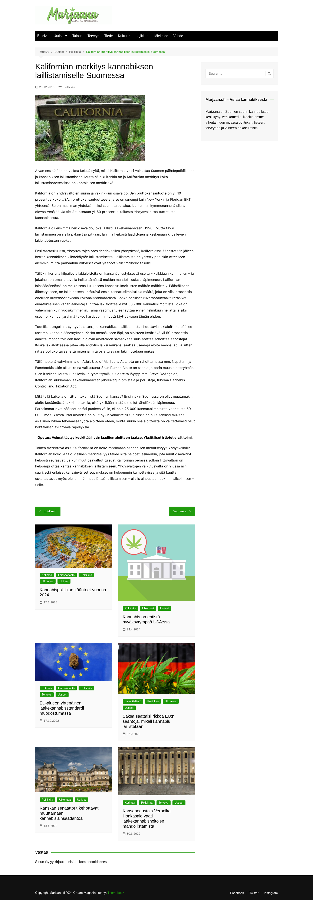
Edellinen (50, 511)
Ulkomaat (47, 581)
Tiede (108, 36)
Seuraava (179, 511)
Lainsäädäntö (66, 575)
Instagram (271, 893)
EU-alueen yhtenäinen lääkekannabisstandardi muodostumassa (62, 708)
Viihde (178, 36)
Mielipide (161, 36)
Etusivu (43, 36)
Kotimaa (47, 575)
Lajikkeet (142, 36)
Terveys (93, 36)
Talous (77, 36)
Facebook (237, 893)
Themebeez (116, 892)
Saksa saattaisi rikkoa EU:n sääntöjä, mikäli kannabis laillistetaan (148, 721)
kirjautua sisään (66, 862)
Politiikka (69, 87)
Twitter (253, 893)
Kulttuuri (124, 36)
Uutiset (59, 36)
